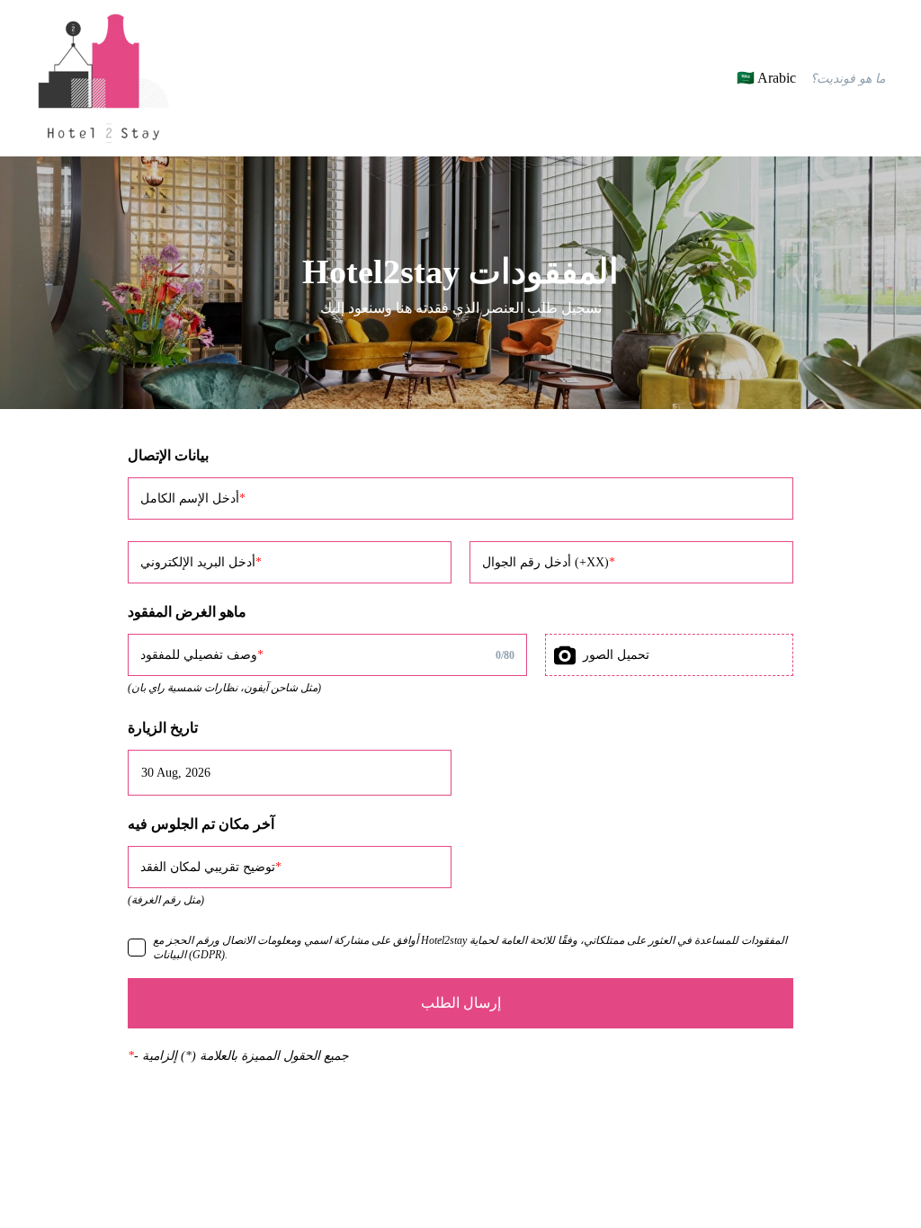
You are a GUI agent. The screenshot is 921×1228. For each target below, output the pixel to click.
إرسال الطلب (461, 1002)
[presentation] (669, 655)
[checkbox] (137, 948)
